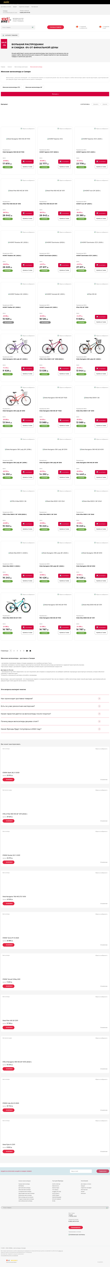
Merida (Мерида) (56, 1197)
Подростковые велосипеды (26, 1199)
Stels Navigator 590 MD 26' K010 (87, 462)
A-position (100, 1262)
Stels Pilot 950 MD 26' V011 (48, 204)
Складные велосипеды (25, 1191)
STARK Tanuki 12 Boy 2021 (11, 979)
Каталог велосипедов (25, 1181)
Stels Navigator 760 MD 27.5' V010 (14, 896)
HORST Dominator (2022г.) (48, 255)
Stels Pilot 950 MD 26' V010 (12, 204)
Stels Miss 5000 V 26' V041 (48, 514)
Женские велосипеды (25, 1189)
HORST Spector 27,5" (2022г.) (49, 152)
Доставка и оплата (6, 6)
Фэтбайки (21, 1185)
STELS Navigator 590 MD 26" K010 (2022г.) (17, 1062)
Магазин (83, 1193)
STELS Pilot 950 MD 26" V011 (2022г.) (15, 814)
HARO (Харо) (55, 1195)
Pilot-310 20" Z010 (82, 307)
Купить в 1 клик (27, 166)
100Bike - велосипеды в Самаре (17, 1248)
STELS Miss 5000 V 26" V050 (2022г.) (51, 359)
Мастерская (34, 6)
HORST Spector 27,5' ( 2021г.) (85, 152)
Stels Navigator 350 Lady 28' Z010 (50, 462)
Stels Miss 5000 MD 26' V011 (85, 618)
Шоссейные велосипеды (25, 1201)
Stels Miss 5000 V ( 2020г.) (11, 566)
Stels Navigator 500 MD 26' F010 (50, 618)
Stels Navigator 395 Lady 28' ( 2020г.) (51, 566)
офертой (60, 1251)
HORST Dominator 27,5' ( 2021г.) (86, 255)
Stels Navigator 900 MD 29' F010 (13, 152)
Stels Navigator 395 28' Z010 (85, 566)
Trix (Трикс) (55, 1189)
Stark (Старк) (55, 1187)
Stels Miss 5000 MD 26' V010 (12, 618)
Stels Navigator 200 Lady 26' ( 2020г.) (15, 359)
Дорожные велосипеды (25, 1195)
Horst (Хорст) (55, 1193)
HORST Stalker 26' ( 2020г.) (12, 307)
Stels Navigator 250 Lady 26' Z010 (14, 411)
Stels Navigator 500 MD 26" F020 (50, 411)
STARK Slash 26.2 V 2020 (11, 772)
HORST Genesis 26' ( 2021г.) (48, 307)
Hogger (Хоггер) (56, 1191)
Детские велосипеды (24, 1187)
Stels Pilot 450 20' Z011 (10, 1020)
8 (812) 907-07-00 (25, 12)
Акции (82, 1191)
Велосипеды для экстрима (26, 1197)
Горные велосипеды (24, 1184)
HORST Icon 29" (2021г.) (84, 204)
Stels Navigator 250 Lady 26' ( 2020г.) (88, 359)
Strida (53, 1201)
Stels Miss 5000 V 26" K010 (85, 411)
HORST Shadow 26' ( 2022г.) (12, 255)
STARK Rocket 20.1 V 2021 (11, 855)
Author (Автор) (56, 1184)
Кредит (15, 6)
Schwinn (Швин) (56, 1199)
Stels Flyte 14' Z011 (9, 1144)
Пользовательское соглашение (9, 1255)
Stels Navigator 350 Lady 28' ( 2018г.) (15, 462)
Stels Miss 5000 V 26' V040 (85, 514)
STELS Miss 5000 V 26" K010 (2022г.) (15, 514)
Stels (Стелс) (55, 1185)
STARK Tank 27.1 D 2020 (11, 938)
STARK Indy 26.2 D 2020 (11, 1103)
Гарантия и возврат (24, 6)
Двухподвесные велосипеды (26, 1193)
